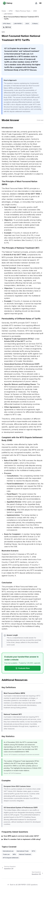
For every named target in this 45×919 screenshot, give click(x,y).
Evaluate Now (24, 668)
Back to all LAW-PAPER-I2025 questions (24, 884)
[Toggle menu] (40, 3)
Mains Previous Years (23, 11)
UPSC (11, 11)
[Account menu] (36, 3)
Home (4, 11)
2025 (35, 11)
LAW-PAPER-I (8, 14)
